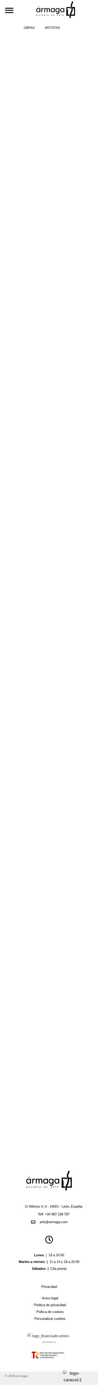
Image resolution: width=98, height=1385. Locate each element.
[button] (70, 27)
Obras (29, 27)
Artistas (52, 27)
